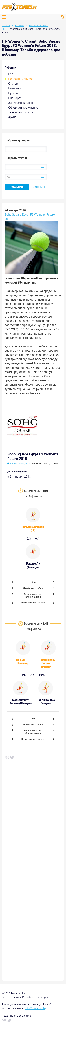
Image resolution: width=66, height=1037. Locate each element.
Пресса (13, 93)
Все (10, 74)
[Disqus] (33, 822)
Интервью (15, 88)
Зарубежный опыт (20, 102)
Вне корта (15, 98)
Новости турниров (20, 79)
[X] (12, 757)
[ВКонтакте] (7, 757)
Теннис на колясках (21, 112)
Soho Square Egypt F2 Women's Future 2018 (30, 217)
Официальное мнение (23, 107)
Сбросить (39, 187)
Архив (12, 117)
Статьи (13, 83)
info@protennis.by (35, 1008)
